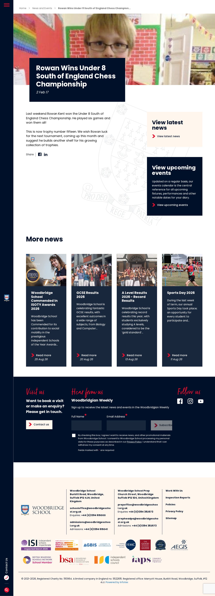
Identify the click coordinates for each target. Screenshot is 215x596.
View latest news (168, 136)
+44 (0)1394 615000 (93, 515)
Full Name (77, 416)
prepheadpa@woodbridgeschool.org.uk (138, 521)
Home (22, 8)
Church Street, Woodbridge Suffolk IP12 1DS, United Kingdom (138, 496)
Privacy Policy (134, 442)
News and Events (42, 8)
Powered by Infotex (117, 582)
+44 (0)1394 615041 (96, 529)
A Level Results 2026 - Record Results (134, 297)
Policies (170, 504)
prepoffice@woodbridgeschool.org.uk (138, 507)
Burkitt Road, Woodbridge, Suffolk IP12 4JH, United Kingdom (87, 498)
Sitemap (171, 518)
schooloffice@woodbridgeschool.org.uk (90, 510)
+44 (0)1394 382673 (141, 512)
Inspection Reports (178, 498)
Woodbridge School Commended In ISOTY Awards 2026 (44, 301)
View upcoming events (172, 205)
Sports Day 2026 (181, 293)
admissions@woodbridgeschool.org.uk (90, 524)
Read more (43, 355)
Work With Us (174, 491)
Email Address (116, 416)
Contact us (41, 424)
